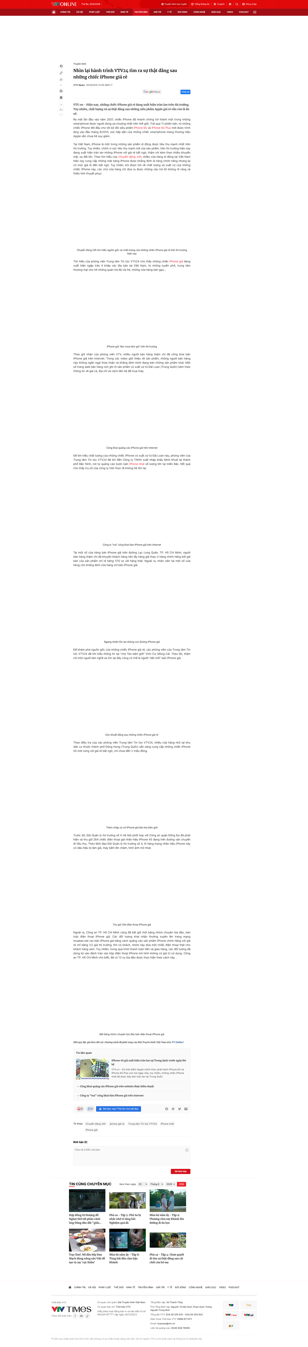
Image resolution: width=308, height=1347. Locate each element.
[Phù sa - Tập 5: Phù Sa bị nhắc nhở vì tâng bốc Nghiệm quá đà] (127, 1200)
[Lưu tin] (61, 97)
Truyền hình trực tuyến (175, 4)
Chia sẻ (185, 92)
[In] (61, 91)
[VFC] (231, 1305)
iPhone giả (176, 261)
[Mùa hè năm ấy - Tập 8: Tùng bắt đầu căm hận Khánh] (127, 1240)
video (230, 12)
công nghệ (199, 12)
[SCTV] (231, 1325)
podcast (244, 12)
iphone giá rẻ (117, 1123)
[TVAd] (249, 1305)
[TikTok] (87, 1315)
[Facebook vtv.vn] (231, 4)
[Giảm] (61, 114)
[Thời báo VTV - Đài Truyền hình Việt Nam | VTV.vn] (64, 4)
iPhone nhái (136, 464)
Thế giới (110, 12)
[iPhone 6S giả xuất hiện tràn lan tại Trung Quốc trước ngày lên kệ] (92, 1069)
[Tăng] (61, 104)
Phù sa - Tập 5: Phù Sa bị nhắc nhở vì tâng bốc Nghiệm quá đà (125, 1219)
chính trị (65, 12)
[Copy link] (61, 73)
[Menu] (255, 12)
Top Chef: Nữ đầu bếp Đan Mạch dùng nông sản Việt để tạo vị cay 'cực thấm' (87, 1258)
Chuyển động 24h (129, 157)
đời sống (182, 12)
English (221, 4)
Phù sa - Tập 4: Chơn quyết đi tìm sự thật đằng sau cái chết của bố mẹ (167, 1258)
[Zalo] (173, 1109)
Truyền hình (79, 64)
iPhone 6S (140, 128)
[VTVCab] (249, 1315)
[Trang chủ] (53, 12)
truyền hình (140, 12)
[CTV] (231, 1315)
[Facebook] (61, 66)
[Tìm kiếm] (237, 4)
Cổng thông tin (202, 4)
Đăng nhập (251, 4)
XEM (181, 1184)
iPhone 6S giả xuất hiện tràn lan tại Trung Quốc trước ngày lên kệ (148, 1062)
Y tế (169, 12)
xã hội (79, 12)
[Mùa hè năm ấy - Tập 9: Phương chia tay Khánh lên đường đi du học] (168, 1200)
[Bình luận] (61, 79)
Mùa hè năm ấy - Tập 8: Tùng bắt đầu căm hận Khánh (124, 1258)
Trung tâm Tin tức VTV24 (142, 1123)
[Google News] (152, 92)
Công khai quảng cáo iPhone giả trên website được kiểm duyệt (117, 1086)
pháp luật (94, 12)
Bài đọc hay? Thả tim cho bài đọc (120, 1108)
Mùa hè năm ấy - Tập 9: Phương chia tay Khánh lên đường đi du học (167, 1219)
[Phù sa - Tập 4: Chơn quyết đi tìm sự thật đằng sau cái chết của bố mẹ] (168, 1240)
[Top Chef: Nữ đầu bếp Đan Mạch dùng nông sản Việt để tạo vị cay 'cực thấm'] (87, 1240)
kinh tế (124, 12)
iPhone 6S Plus (161, 128)
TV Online (177, 1042)
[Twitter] (179, 1109)
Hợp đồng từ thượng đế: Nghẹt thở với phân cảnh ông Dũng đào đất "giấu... (85, 1219)
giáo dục (216, 12)
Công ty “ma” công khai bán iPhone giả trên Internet (112, 1095)
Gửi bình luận (181, 1171)
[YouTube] (81, 1315)
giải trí (157, 12)
